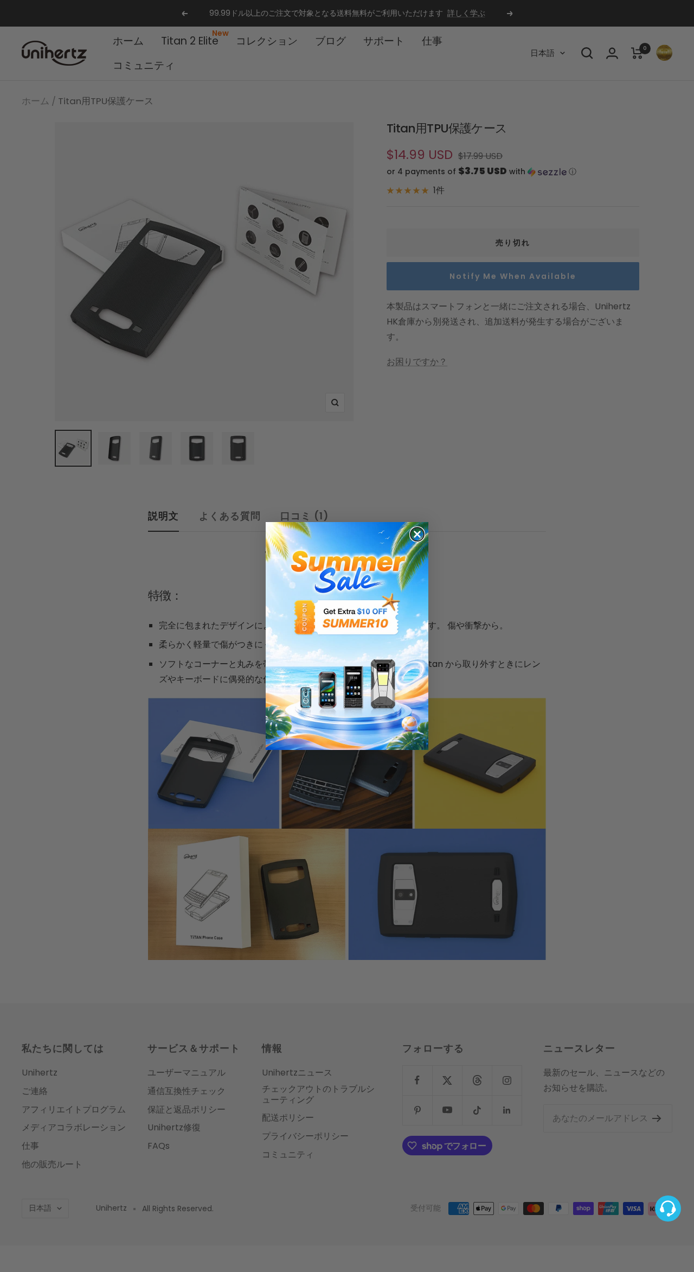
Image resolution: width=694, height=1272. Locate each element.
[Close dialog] (417, 534)
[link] (347, 636)
